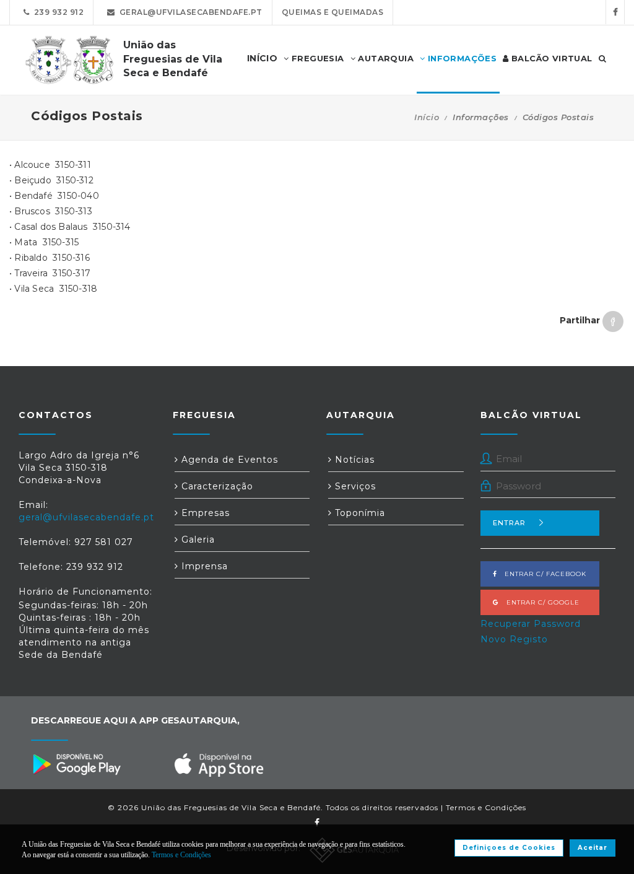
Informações (461, 58)
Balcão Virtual (551, 58)
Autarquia (384, 58)
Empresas (204, 512)
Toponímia (358, 512)
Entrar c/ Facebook (541, 574)
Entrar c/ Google (539, 602)
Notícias (353, 459)
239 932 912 (57, 12)
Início (426, 117)
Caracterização (215, 486)
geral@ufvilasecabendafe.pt (189, 12)
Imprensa (203, 566)
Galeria (196, 539)
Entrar (509, 522)
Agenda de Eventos (228, 459)
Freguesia (316, 58)
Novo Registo (514, 639)
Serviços (354, 486)
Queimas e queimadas (333, 12)
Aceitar (592, 848)
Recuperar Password (530, 623)
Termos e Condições (486, 807)
